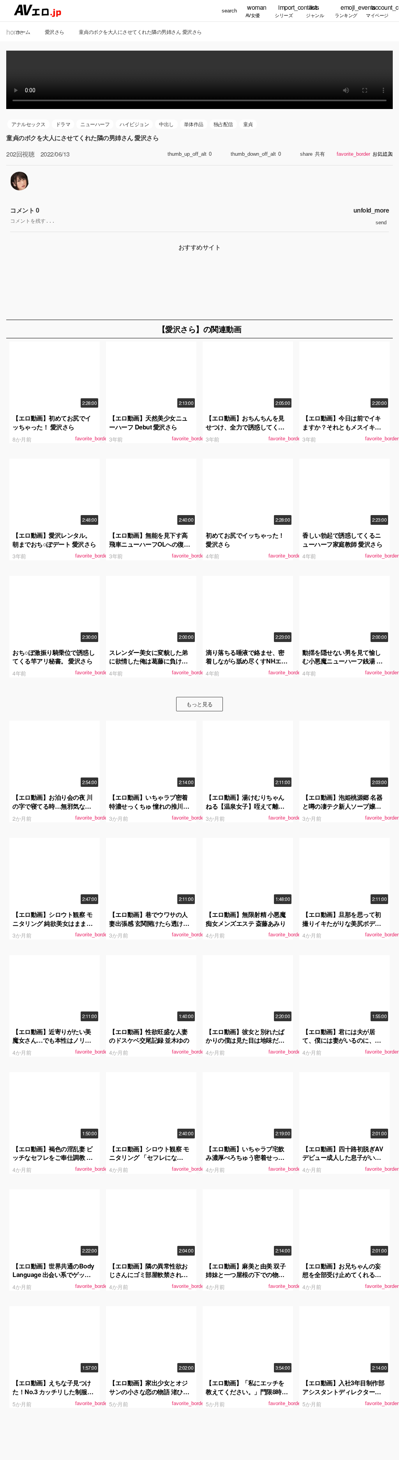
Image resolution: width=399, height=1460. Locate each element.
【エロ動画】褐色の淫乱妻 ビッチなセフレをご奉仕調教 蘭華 (52, 1157)
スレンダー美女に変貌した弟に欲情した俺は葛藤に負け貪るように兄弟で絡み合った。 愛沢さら (148, 665)
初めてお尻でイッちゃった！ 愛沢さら (245, 539)
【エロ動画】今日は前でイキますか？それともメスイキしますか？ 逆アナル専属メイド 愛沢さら (342, 431)
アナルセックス (28, 124)
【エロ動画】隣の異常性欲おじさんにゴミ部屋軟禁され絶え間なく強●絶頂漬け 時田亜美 (151, 1274)
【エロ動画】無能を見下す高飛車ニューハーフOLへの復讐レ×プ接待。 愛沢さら (149, 544)
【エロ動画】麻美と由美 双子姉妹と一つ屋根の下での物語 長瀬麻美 (246, 1274)
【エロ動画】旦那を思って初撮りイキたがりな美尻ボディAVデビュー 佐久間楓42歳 (341, 923)
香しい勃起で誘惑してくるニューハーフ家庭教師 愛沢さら (342, 539)
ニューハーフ (94, 124)
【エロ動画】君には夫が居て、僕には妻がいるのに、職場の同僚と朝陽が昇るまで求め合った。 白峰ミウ (341, 1044)
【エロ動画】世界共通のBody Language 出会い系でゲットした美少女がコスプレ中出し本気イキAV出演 (54, 1278)
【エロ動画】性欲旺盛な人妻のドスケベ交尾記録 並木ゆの (149, 1036)
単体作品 (193, 124)
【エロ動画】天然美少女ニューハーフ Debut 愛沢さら (148, 422)
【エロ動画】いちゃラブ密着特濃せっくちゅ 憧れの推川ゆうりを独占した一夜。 (149, 806)
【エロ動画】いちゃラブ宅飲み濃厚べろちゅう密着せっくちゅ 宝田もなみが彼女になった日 (246, 1161)
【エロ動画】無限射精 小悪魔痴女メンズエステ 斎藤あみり (246, 918)
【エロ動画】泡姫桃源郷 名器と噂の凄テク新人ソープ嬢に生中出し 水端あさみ (342, 806)
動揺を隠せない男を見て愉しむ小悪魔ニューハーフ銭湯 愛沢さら (342, 661)
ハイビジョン (134, 124)
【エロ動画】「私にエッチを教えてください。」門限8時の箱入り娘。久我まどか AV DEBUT (247, 1395)
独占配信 (223, 124)
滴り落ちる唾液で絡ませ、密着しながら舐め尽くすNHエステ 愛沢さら (246, 661)
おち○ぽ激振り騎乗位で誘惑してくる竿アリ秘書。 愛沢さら (53, 656)
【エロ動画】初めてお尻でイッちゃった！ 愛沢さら (51, 422)
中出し (166, 124)
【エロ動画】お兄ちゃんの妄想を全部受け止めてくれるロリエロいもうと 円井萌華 (341, 1274)
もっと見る (199, 704)
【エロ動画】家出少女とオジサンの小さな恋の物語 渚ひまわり (149, 1391)
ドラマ (63, 124)
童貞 (248, 124)
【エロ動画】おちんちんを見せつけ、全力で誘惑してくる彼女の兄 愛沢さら (245, 426)
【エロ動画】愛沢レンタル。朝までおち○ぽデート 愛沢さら (54, 539)
